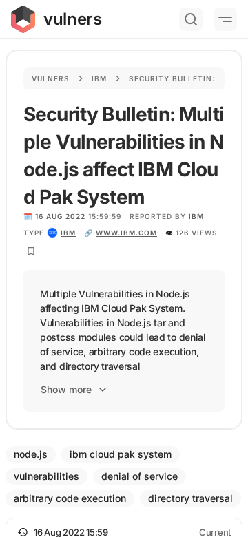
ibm (68, 233)
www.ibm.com (126, 233)
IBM (196, 216)
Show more (66, 389)
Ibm (99, 78)
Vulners (51, 78)
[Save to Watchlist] (31, 251)
